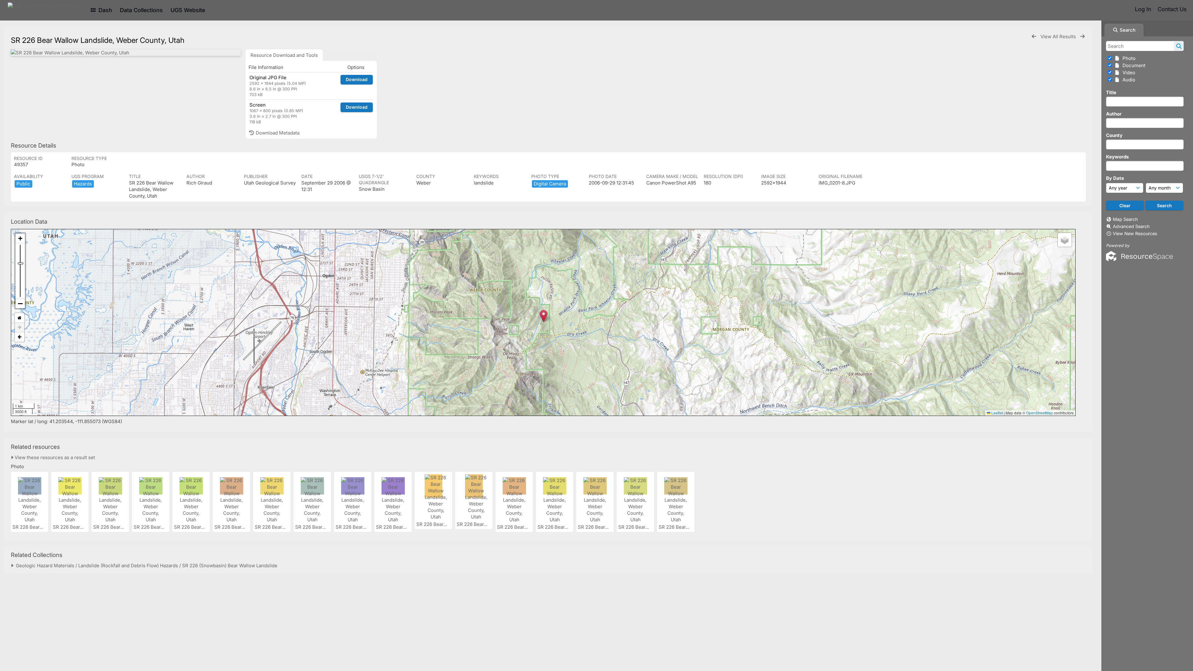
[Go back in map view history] (19, 337)
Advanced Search (1131, 226)
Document (1132, 65)
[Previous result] (1034, 36)
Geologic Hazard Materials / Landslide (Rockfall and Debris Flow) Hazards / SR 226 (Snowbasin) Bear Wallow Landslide (145, 565)
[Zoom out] (20, 303)
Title (1111, 92)
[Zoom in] (20, 238)
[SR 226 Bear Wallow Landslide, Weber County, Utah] (126, 52)
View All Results (1058, 36)
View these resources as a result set (54, 457)
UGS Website (188, 10)
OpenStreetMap (1039, 412)
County (1114, 135)
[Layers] (1065, 240)
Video (1127, 72)
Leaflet (996, 412)
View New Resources (1135, 233)
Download (357, 79)
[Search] (1179, 46)
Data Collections (141, 10)
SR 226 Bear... (28, 527)
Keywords (1117, 157)
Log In (1143, 9)
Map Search (1125, 219)
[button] (543, 316)
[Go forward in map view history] (19, 327)
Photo (1128, 58)
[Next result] (1082, 36)
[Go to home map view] (19, 318)
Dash (104, 10)
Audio (1127, 80)
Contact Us (1172, 9)
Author (1114, 114)
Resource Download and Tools (284, 55)
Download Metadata (276, 133)
